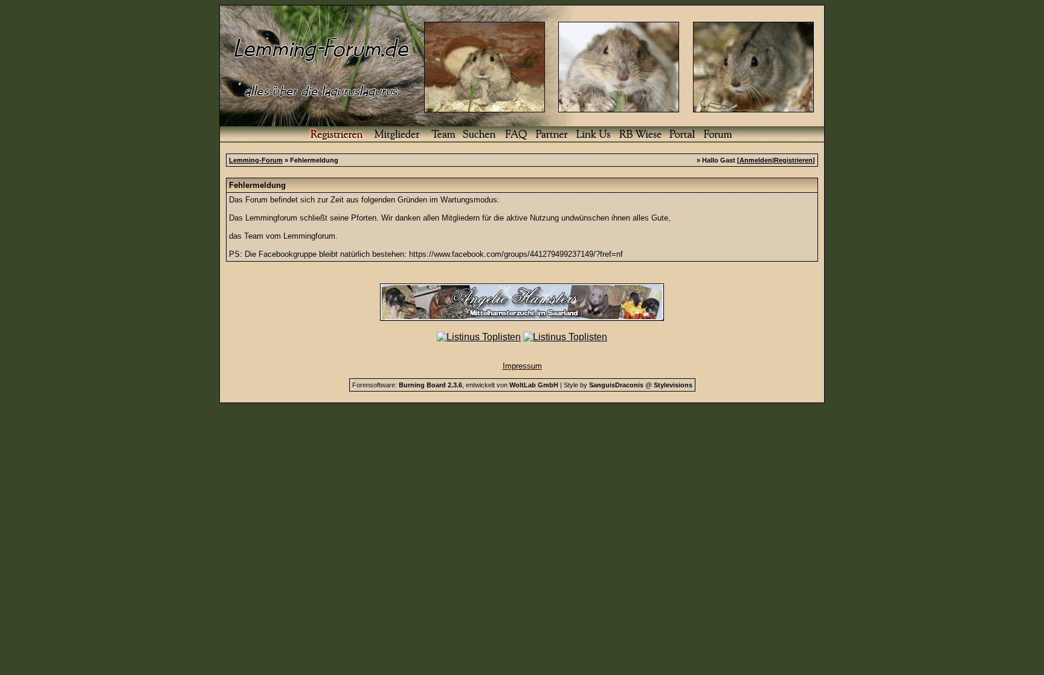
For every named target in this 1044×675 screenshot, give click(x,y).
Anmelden (756, 160)
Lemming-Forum (256, 160)
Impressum (522, 365)
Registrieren (793, 160)
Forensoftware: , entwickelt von (455, 385)
